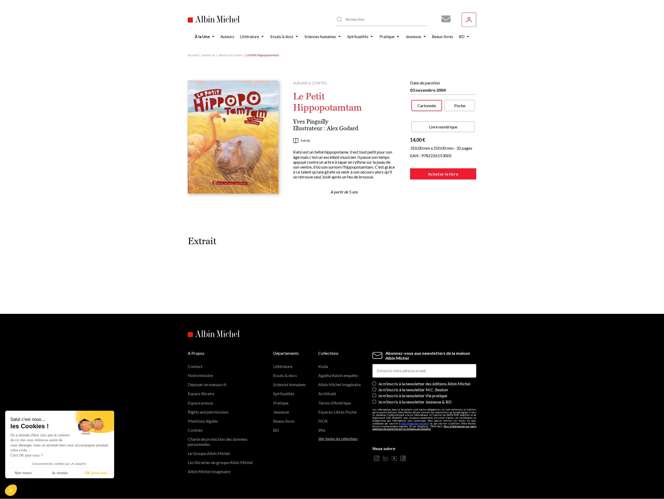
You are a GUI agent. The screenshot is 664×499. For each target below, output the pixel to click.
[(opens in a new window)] (376, 459)
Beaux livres (284, 420)
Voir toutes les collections (338, 439)
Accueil (193, 55)
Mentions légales (203, 420)
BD (276, 430)
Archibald (327, 393)
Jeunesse (208, 55)
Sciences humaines (289, 384)
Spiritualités (283, 393)
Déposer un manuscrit (207, 384)
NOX (323, 420)
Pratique (280, 402)
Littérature (282, 366)
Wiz (322, 430)
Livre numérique (443, 126)
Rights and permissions (208, 411)
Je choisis (60, 473)
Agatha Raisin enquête (338, 375)
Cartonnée (426, 105)
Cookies (195, 430)
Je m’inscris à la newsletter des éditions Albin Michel (424, 383)
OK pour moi (96, 473)
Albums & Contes (230, 55)
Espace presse (200, 402)
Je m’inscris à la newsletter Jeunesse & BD (415, 401)
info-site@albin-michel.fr (415, 423)
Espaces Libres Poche (337, 411)
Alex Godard (342, 128)
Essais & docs (285, 375)
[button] (11, 490)
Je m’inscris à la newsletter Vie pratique (412, 395)
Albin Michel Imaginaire (209, 471)
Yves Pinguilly (310, 121)
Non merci (23, 473)
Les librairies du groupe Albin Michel (220, 462)
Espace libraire (201, 393)
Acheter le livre (443, 173)
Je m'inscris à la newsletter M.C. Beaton (413, 389)
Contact (195, 366)
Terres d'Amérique (334, 402)
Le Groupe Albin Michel (209, 453)
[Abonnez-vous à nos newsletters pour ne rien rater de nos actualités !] (444, 18)
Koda (323, 366)
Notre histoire (200, 375)
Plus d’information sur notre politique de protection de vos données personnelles (424, 428)
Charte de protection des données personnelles (217, 441)
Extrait (305, 140)
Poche (459, 105)
